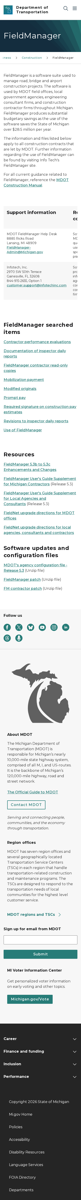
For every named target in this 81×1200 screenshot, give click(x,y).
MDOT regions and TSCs (31, 914)
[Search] (65, 8)
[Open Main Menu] (74, 8)
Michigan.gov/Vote (30, 999)
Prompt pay (15, 398)
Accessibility (19, 1139)
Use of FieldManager (23, 430)
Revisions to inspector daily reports (36, 421)
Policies (15, 1127)
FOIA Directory (22, 1177)
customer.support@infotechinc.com (37, 285)
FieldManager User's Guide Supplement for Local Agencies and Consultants (40, 498)
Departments (21, 1190)
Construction (32, 57)
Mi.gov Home (20, 1114)
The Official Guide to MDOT (32, 792)
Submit (40, 954)
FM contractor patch (23, 588)
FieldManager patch (22, 579)
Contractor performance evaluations (37, 342)
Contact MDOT (26, 805)
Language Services (26, 1165)
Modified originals (20, 389)
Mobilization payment (24, 380)
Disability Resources (26, 1152)
